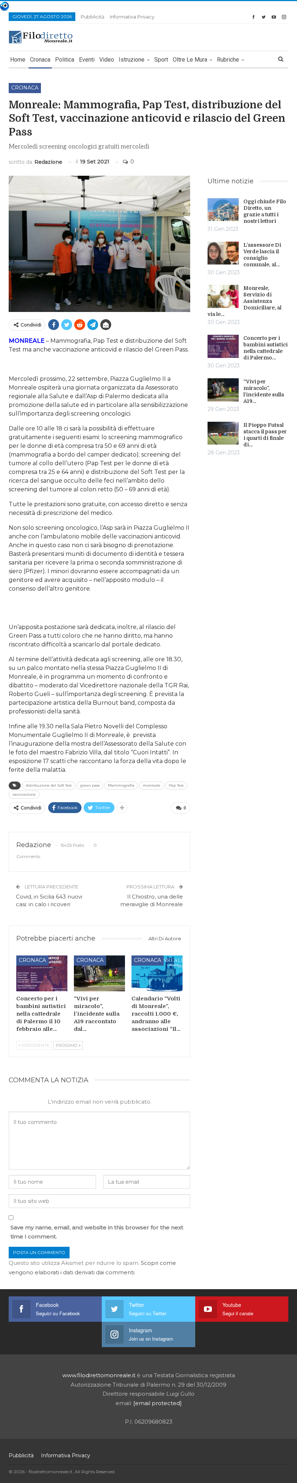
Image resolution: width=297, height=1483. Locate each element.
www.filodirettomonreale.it (98, 1375)
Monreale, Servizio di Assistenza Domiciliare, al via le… (244, 301)
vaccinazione (24, 794)
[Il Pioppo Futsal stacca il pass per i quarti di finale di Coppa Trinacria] (223, 433)
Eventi (87, 59)
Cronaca (40, 59)
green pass (90, 785)
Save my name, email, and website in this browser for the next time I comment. (97, 1232)
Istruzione (132, 59)
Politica (64, 59)
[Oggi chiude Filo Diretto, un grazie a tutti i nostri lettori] (223, 209)
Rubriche (228, 59)
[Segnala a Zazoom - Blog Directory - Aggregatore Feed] (4, 5)
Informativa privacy (132, 17)
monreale (151, 785)
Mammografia (121, 785)
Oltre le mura (190, 59)
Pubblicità (92, 17)
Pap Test (176, 785)
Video (106, 59)
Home (17, 59)
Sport (161, 59)
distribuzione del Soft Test (49, 785)
